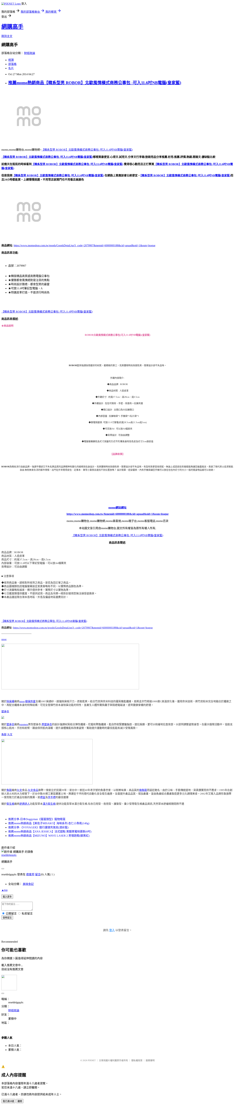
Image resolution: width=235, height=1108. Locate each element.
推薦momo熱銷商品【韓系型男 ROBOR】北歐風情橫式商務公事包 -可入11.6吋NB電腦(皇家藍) (94, 82)
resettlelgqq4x (9, 855)
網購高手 (12, 27)
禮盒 (42, 797)
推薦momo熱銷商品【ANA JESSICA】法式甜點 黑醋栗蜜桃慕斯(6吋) (49, 831)
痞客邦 (30, 874)
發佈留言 (7, 917)
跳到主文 (6, 36)
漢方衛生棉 (49, 803)
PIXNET (92, 1060)
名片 (11, 68)
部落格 (12, 64)
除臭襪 (10, 701)
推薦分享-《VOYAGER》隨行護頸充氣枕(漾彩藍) (38, 827)
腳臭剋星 (30, 701)
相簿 (11, 60)
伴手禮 (52, 797)
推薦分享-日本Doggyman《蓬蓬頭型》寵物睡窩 (36, 819)
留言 (38, 874)
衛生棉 (10, 803)
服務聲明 (150, 1060)
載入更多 (7, 896)
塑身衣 (5, 711)
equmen (23, 724)
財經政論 (29, 53)
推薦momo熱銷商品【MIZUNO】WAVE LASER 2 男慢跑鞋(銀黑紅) (48, 835)
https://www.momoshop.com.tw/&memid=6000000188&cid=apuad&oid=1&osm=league (118, 513)
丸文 (9, 734)
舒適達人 (24, 803)
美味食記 (28, 884)
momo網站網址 (117, 507)
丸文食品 (33, 790)
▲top (4, 890)
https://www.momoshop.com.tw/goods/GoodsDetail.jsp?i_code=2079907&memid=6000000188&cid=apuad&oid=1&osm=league (84, 245)
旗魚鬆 (143, 790)
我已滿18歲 (8, 1101)
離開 (20, 1101)
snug (4, 639)
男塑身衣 (47, 724)
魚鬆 (4, 734)
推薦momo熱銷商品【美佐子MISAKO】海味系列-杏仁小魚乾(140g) (48, 823)
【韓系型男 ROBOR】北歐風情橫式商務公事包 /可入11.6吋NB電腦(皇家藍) (87, 149)
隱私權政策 (136, 1060)
